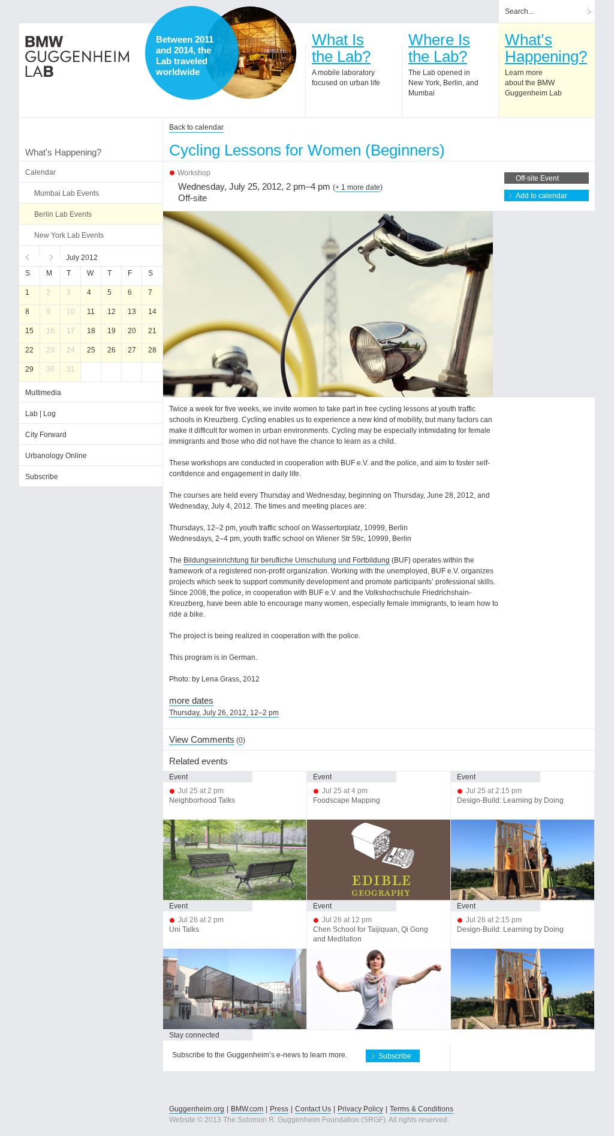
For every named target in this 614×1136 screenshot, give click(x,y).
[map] (250, 53)
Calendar (40, 172)
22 (29, 350)
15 (29, 331)
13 (132, 311)
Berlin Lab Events (63, 214)
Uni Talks (184, 929)
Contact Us (313, 1109)
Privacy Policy (360, 1109)
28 (152, 350)
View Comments (201, 739)
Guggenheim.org (196, 1109)
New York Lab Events (69, 235)
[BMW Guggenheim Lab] (77, 56)
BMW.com (247, 1109)
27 (132, 350)
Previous (29, 256)
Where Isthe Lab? (439, 48)
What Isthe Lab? (341, 48)
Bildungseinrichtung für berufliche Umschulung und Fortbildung (286, 560)
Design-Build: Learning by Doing (510, 800)
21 (152, 331)
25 (91, 350)
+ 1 (357, 187)
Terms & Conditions (421, 1109)
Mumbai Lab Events (66, 193)
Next (50, 256)
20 (132, 331)
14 (152, 311)
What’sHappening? (546, 48)
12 (111, 311)
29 (29, 369)
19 (111, 331)
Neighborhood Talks (202, 800)
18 (91, 331)
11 (91, 311)
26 (111, 350)
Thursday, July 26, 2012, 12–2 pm (224, 712)
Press (279, 1109)
